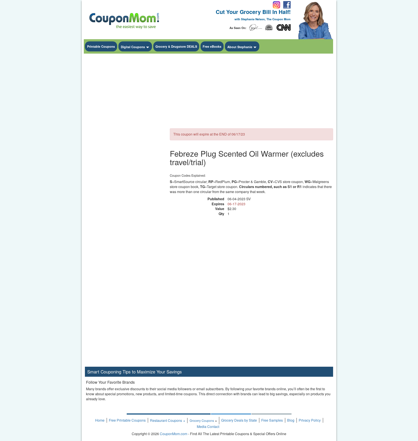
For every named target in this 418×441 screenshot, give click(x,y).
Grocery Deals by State (239, 420)
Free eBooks (212, 46)
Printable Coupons (101, 46)
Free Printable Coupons (127, 420)
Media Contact (208, 426)
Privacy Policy (310, 420)
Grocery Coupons (202, 420)
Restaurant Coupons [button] (166, 420)
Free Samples (272, 420)
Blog (290, 420)
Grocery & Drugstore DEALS (176, 46)
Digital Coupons (133, 47)
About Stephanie (239, 47)
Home (99, 420)
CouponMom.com (173, 433)
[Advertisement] (124, 121)
